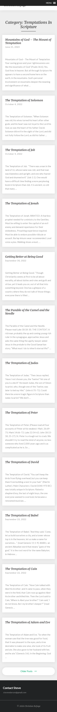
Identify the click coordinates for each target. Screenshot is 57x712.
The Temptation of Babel (21, 515)
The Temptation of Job (20, 150)
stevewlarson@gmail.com (14, 692)
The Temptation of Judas (21, 363)
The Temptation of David (22, 462)
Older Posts (26, 671)
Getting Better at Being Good (24, 256)
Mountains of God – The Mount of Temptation (28, 41)
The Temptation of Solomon (24, 100)
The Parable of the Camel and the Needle (27, 311)
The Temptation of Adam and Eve (27, 622)
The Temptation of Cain (21, 569)
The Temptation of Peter (21, 412)
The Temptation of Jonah (22, 203)
